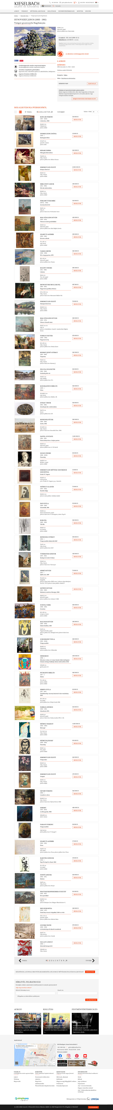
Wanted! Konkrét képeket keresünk (44, 1085)
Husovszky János (24, 15)
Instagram (68, 1058)
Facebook (60, 1058)
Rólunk (88, 11)
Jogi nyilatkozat (82, 1081)
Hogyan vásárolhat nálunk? (85, 1088)
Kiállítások (52, 11)
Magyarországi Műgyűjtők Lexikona (66, 1081)
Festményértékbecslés (66, 11)
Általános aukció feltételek (64, 70)
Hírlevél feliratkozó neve (23, 990)
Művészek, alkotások (62, 1077)
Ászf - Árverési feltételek (84, 1085)
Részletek (75, 1107)
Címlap (16, 15)
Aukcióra (37, 1079)
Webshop (24, 11)
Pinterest (76, 1058)
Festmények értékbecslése (42, 1077)
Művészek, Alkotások (37, 11)
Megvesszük (17, 1081)
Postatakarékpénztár (62, 1085)
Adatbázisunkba (39, 1083)
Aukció (16, 11)
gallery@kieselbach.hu (67, 2)
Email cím (60, 990)
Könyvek (80, 11)
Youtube (85, 1058)
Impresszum (81, 1083)
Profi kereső (59, 1083)
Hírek (79, 1077)
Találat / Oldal (88, 111)
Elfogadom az (29, 996)
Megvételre (38, 1081)
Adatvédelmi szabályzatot (32, 996)
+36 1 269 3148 (55, 2)
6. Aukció (62, 37)
